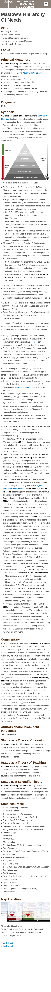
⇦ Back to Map (7, 943)
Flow (33, 342)
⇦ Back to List (7, 946)
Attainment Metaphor (32, 73)
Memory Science (21, 387)
